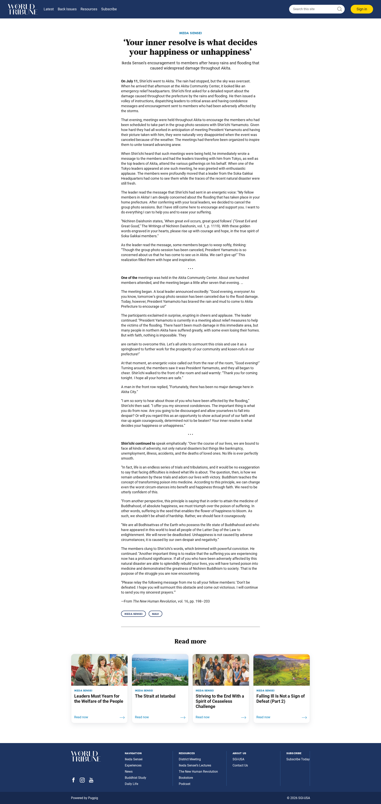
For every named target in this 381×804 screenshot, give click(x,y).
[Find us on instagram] (82, 781)
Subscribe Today (298, 759)
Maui (155, 614)
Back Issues (67, 9)
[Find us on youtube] (91, 781)
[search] (317, 9)
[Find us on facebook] (73, 781)
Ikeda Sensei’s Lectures (195, 765)
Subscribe (109, 9)
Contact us (240, 765)
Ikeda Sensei (133, 614)
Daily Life (131, 784)
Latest (49, 9)
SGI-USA (238, 759)
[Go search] (339, 9)
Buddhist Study (135, 778)
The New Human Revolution (198, 771)
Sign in (362, 9)
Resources (89, 9)
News (129, 771)
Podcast (184, 784)
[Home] (23, 9)
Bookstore (186, 778)
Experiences (133, 765)
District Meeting (190, 759)
